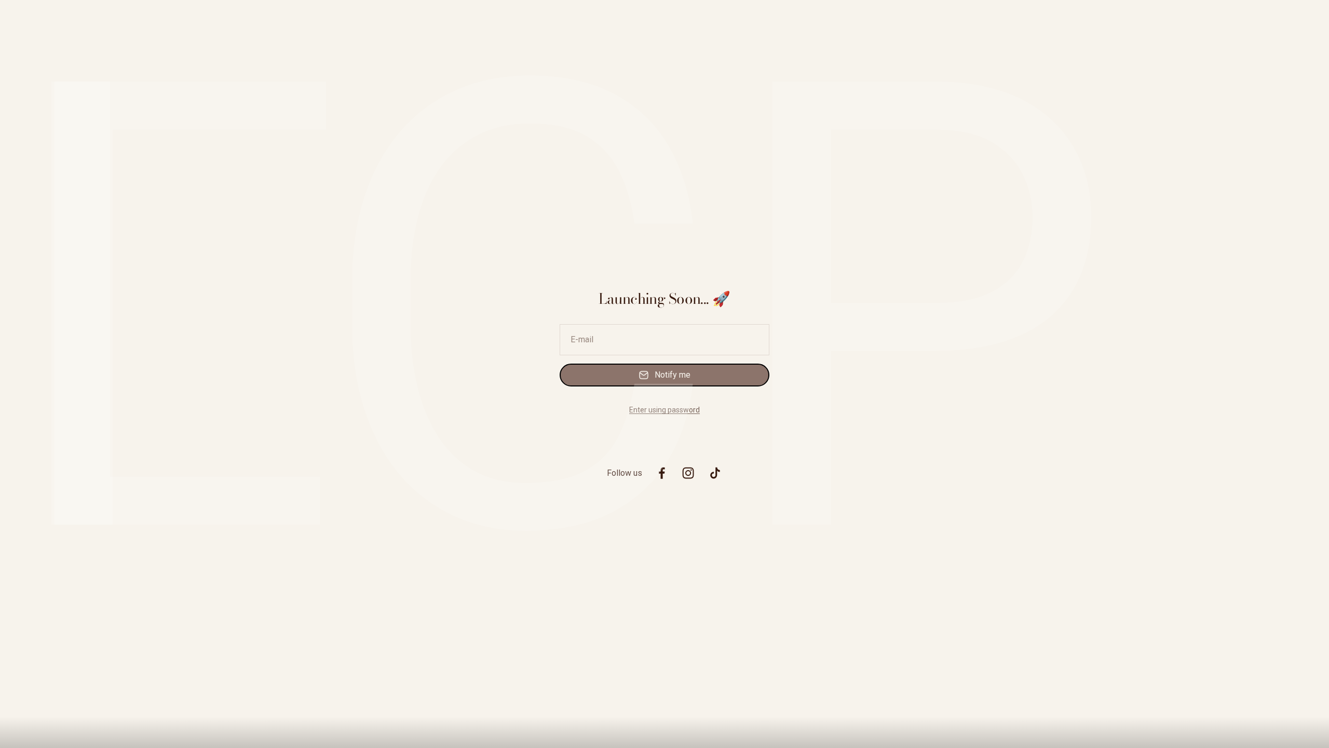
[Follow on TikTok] (715, 473)
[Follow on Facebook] (662, 473)
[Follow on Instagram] (688, 473)
